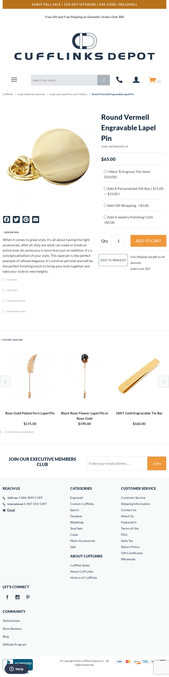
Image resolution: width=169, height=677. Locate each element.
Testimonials (6, 621)
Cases (74, 534)
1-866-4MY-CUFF (30, 497)
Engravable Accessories (31, 94)
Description (11, 232)
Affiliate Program (6, 644)
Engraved (76, 497)
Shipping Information (135, 504)
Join (157, 463)
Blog (6, 636)
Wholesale (128, 559)
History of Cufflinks (83, 577)
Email (11, 510)
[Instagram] (17, 597)
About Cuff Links (81, 571)
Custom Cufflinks (82, 504)
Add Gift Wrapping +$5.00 (128, 205)
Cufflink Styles (80, 565)
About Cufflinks (86, 556)
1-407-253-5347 (35, 504)
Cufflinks (8, 94)
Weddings (77, 522)
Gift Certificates (132, 553)
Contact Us (128, 510)
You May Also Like (12, 339)
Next (163, 382)
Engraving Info (16, 311)
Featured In (129, 522)
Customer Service (133, 497)
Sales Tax (127, 541)
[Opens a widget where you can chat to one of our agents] (16, 669)
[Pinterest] (27, 597)
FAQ (124, 534)
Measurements (16, 300)
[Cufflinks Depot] (84, 49)
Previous (5, 382)
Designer (76, 516)
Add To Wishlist (113, 260)
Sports (74, 510)
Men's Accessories (82, 541)
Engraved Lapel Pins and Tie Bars (68, 94)
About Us (127, 516)
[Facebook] (7, 597)
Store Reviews (6, 628)
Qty (104, 240)
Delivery (12, 290)
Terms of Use (130, 528)
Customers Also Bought (19, 432)
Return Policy (130, 547)
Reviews (12, 279)
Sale (73, 547)
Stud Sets (76, 528)
